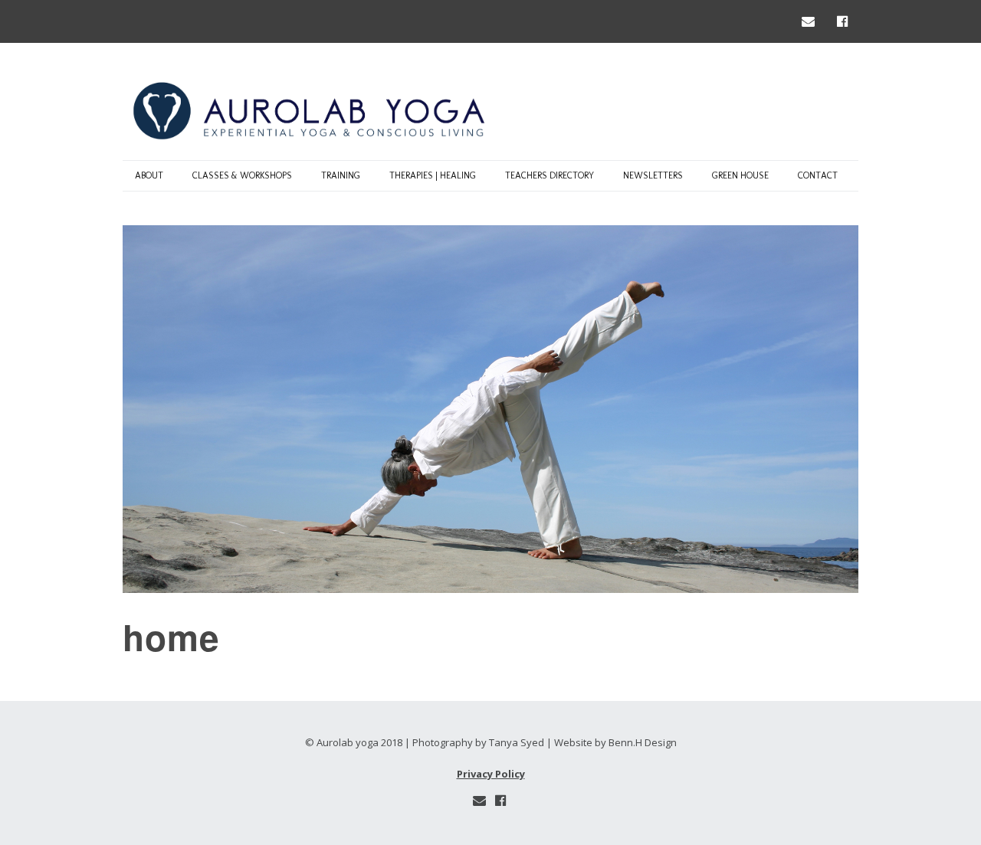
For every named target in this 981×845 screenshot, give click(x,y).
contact (818, 175)
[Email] (811, 21)
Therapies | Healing (432, 175)
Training (340, 175)
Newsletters (653, 175)
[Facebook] (842, 21)
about (149, 175)
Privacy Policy (491, 774)
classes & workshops (242, 175)
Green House (740, 175)
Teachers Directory (549, 175)
